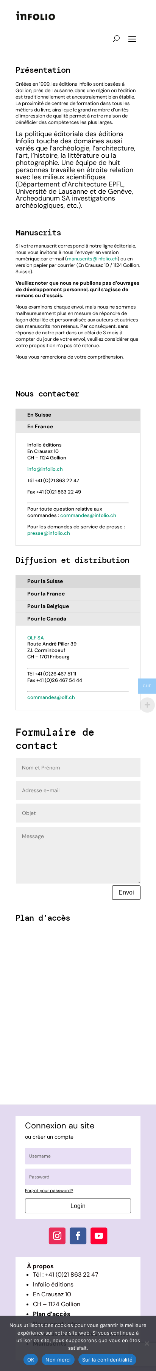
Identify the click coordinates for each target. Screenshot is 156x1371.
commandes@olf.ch (51, 697)
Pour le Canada (46, 618)
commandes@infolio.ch (88, 515)
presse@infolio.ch (48, 533)
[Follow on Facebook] (78, 1235)
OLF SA (35, 638)
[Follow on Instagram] (57, 1235)
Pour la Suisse (45, 581)
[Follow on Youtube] (98, 1235)
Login (78, 1206)
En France (40, 426)
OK (30, 1360)
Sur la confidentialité (107, 1360)
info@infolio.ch (45, 469)
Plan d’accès (51, 1314)
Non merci (57, 1360)
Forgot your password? (49, 1191)
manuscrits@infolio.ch (92, 258)
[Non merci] (146, 1343)
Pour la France (46, 593)
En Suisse (39, 414)
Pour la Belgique (48, 606)
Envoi (126, 892)
